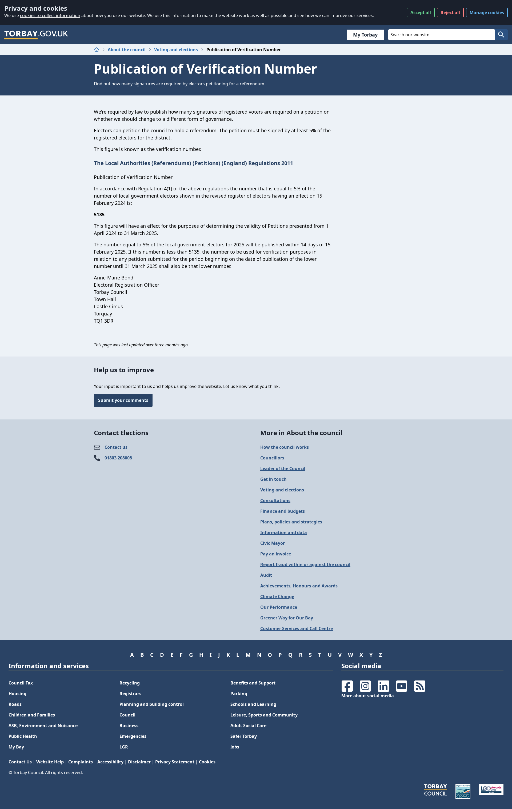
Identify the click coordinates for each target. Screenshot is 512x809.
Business (128, 725)
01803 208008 (118, 458)
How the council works (284, 447)
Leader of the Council (282, 468)
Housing (17, 693)
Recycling (129, 683)
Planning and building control (151, 704)
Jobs (234, 747)
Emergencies (132, 736)
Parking (238, 693)
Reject (450, 12)
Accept (420, 12)
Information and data (283, 532)
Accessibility (110, 762)
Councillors (272, 458)
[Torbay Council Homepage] (36, 34)
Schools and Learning (253, 704)
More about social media (367, 696)
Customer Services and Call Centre (296, 628)
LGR (123, 747)
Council (127, 715)
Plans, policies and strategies (291, 522)
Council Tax (21, 683)
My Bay (16, 747)
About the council (127, 50)
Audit (266, 575)
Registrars (130, 693)
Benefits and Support (252, 683)
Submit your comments (123, 400)
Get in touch (273, 479)
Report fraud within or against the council (305, 564)
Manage (487, 12)
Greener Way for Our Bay (286, 618)
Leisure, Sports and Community (264, 715)
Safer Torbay (243, 736)
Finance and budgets (282, 511)
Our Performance (278, 607)
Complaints (80, 762)
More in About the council (301, 432)
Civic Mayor (272, 543)
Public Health (23, 736)
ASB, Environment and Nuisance (43, 725)
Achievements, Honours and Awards (299, 586)
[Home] (96, 49)
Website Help (50, 762)
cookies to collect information (50, 15)
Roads (15, 704)
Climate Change (277, 596)
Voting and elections (176, 50)
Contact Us (20, 762)
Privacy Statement (174, 762)
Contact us (116, 447)
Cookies (207, 762)
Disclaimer (139, 762)
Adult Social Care (248, 725)
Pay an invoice (275, 554)
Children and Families (32, 715)
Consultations (275, 500)
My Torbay (365, 34)
